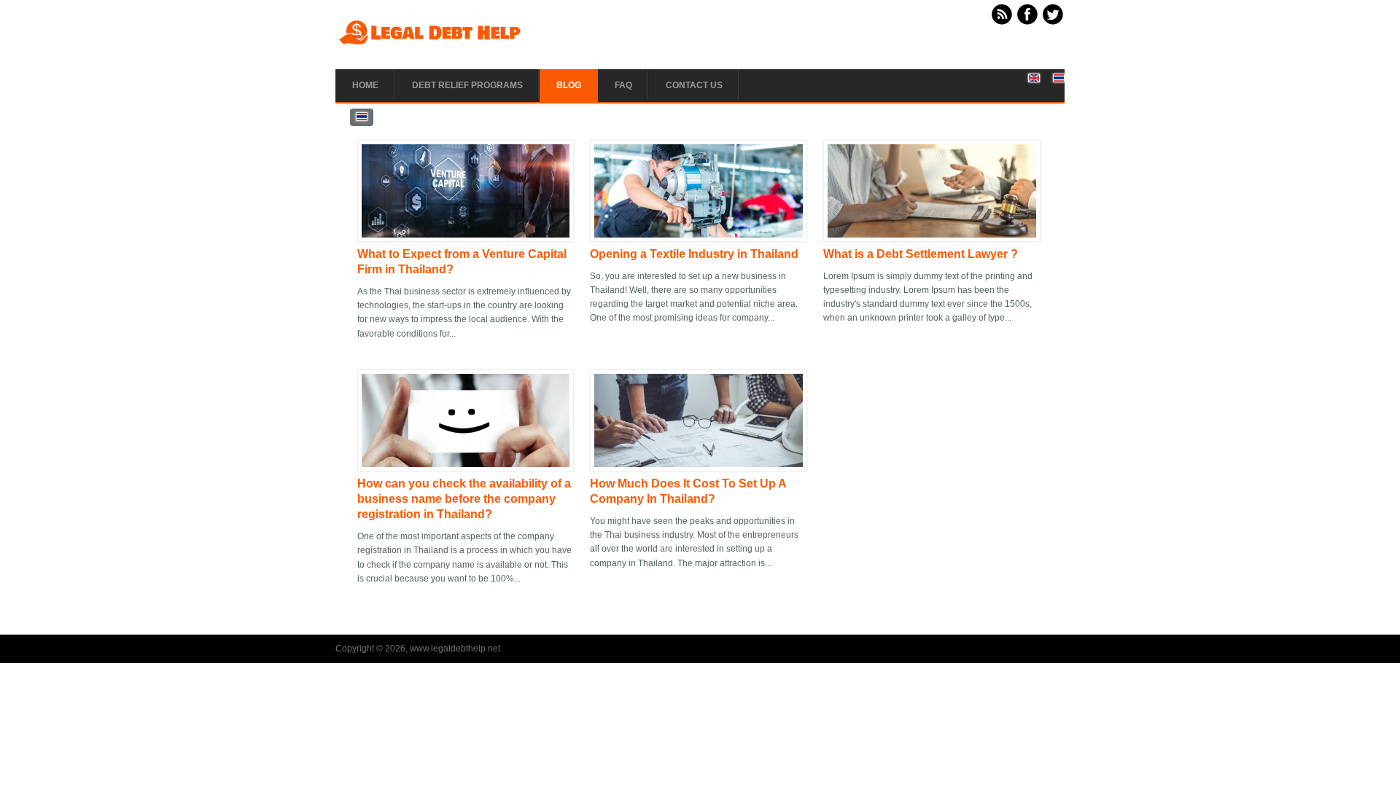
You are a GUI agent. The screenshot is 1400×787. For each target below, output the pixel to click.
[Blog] (1034, 79)
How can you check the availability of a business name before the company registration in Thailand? (464, 498)
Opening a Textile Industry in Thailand (694, 254)
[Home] (430, 44)
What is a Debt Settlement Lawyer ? (920, 254)
